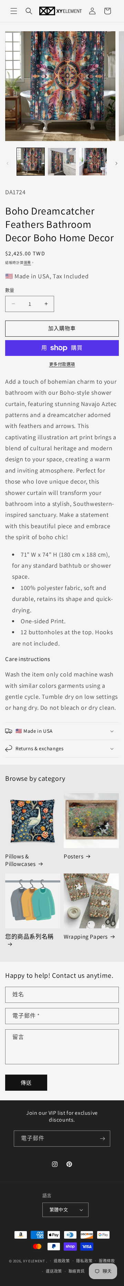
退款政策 (62, 1261)
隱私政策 (84, 1261)
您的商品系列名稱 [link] (29, 936)
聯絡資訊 (77, 1271)
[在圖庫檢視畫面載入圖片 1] (30, 161)
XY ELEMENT (34, 1260)
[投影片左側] (7, 163)
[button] (13, 11)
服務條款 (107, 1261)
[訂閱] (102, 1139)
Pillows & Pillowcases (20, 860)
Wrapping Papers (86, 936)
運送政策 (54, 1271)
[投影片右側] (116, 163)
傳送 (26, 1082)
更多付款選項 (62, 364)
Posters (73, 856)
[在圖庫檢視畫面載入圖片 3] (93, 161)
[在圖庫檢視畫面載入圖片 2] (61, 161)
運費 (27, 262)
